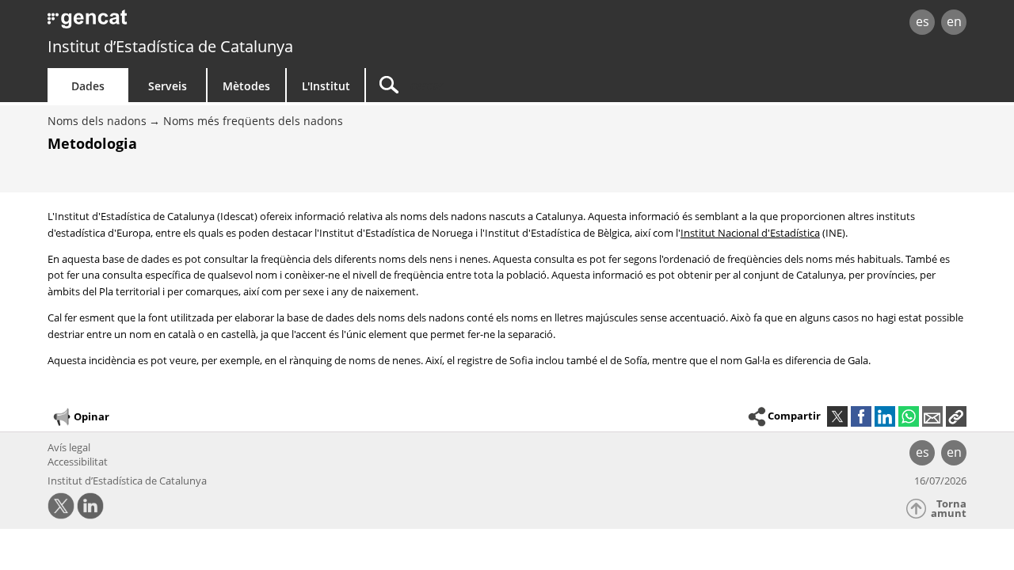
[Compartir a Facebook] (861, 416)
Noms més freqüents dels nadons (253, 120)
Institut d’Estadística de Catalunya (170, 46)
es (922, 21)
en (954, 21)
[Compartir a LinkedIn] (885, 416)
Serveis (167, 85)
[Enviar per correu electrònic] (932, 416)
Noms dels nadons (97, 120)
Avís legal (69, 447)
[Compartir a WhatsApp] (908, 416)
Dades (88, 85)
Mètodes (246, 85)
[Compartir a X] (837, 416)
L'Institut (326, 85)
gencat (231, 23)
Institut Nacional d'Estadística (750, 233)
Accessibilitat (78, 461)
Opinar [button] (91, 416)
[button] (956, 416)
